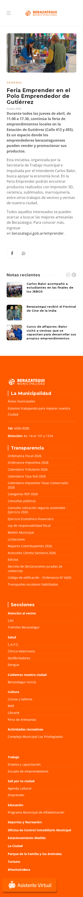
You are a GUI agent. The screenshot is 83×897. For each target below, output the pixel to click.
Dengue (13, 665)
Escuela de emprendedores (28, 771)
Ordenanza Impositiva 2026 (28, 462)
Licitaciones (16, 539)
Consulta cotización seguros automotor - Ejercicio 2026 (38, 510)
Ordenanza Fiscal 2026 (24, 456)
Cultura (13, 692)
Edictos (13, 559)
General (14, 82)
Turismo (14, 861)
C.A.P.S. (13, 644)
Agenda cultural (19, 788)
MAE (11, 706)
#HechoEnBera (19, 869)
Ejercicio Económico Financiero (30, 519)
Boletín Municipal (21, 532)
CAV (11, 620)
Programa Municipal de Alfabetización (36, 812)
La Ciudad (15, 846)
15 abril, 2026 (14, 108)
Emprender (16, 795)
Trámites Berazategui (23, 627)
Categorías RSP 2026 (23, 494)
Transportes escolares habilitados (33, 584)
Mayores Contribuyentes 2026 (30, 546)
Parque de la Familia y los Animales (35, 854)
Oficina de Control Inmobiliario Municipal (39, 830)
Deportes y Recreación (25, 822)
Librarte (13, 713)
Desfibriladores (19, 658)
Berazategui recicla (22, 682)
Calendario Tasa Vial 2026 (27, 476)
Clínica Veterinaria (21, 651)
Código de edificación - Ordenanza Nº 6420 (39, 577)
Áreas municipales (21, 401)
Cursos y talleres (20, 699)
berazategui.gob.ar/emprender (38, 233)
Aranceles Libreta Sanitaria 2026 (32, 553)
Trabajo (13, 757)
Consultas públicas (22, 501)
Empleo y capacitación (24, 764)
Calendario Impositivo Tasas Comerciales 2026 (38, 485)
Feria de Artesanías (22, 719)
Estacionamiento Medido (27, 838)
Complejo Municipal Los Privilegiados (35, 737)
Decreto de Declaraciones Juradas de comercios (35, 568)
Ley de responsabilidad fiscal (29, 525)
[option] (41, 312)
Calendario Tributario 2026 (28, 469)
